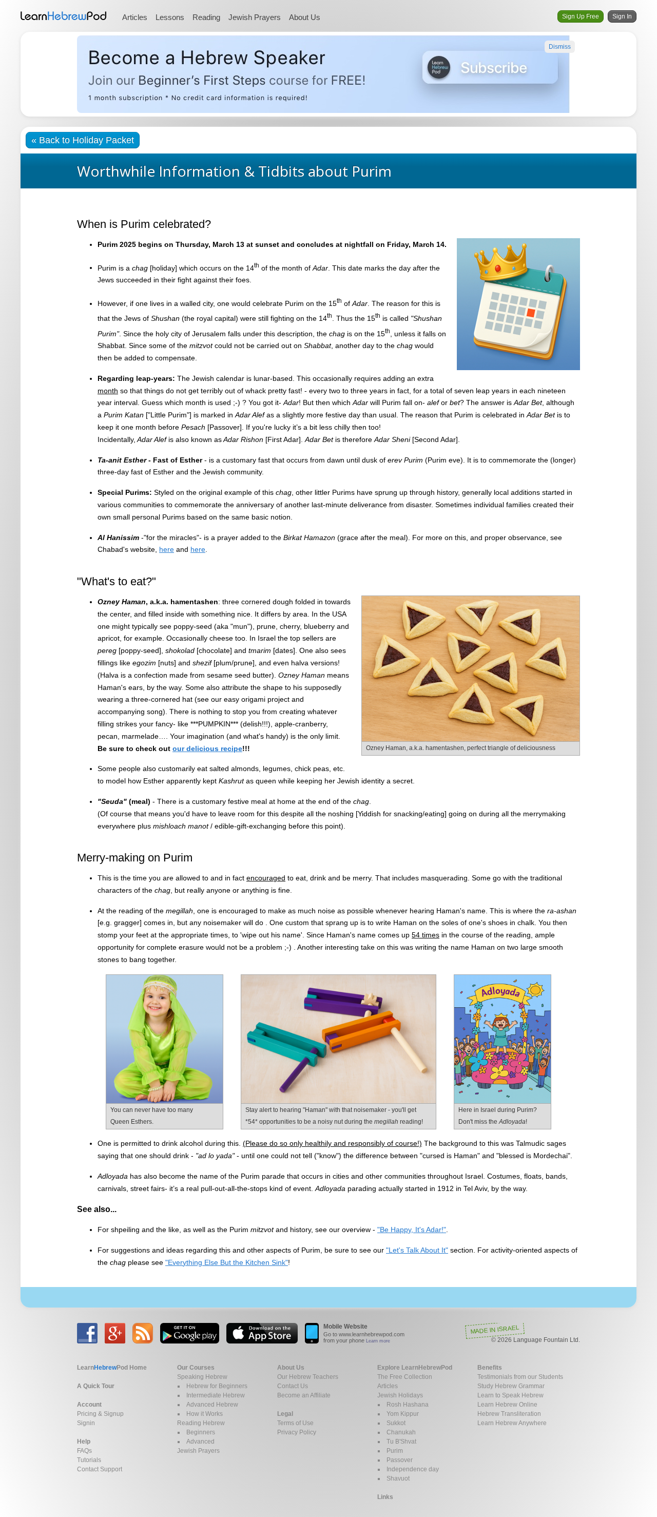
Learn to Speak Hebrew (510, 1395)
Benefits (489, 1367)
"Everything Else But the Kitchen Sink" (226, 1262)
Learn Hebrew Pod (64, 16)
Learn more (378, 1340)
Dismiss (560, 46)
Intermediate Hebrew (215, 1395)
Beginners (200, 1432)
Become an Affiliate (304, 1395)
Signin (86, 1423)
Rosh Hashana (408, 1404)
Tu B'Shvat (401, 1441)
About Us (304, 17)
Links (385, 1497)
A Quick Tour (95, 1386)
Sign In (622, 16)
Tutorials (89, 1460)
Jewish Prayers (254, 17)
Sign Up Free (580, 16)
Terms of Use (295, 1423)
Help (83, 1441)
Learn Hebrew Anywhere (512, 1423)
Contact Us (292, 1386)
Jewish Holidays (400, 1395)
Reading (206, 17)
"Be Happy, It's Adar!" (411, 1229)
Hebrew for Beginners (216, 1386)
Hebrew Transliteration (509, 1413)
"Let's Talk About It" (417, 1250)
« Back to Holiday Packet (82, 140)
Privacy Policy (296, 1432)
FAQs (84, 1450)
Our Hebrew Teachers (307, 1376)
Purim (395, 1450)
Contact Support (99, 1469)
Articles (134, 17)
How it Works (204, 1413)
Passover (400, 1460)
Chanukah (401, 1432)
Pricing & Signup (100, 1413)
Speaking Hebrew (202, 1376)
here (166, 549)
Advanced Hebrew (212, 1404)
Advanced (200, 1441)
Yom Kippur (403, 1413)
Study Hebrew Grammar (511, 1386)
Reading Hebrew (201, 1423)
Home (112, 1367)
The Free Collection (404, 1376)
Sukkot (396, 1423)
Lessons (170, 17)
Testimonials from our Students (520, 1376)
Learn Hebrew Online (507, 1404)
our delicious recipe (207, 748)
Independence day (413, 1469)
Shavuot (398, 1478)
